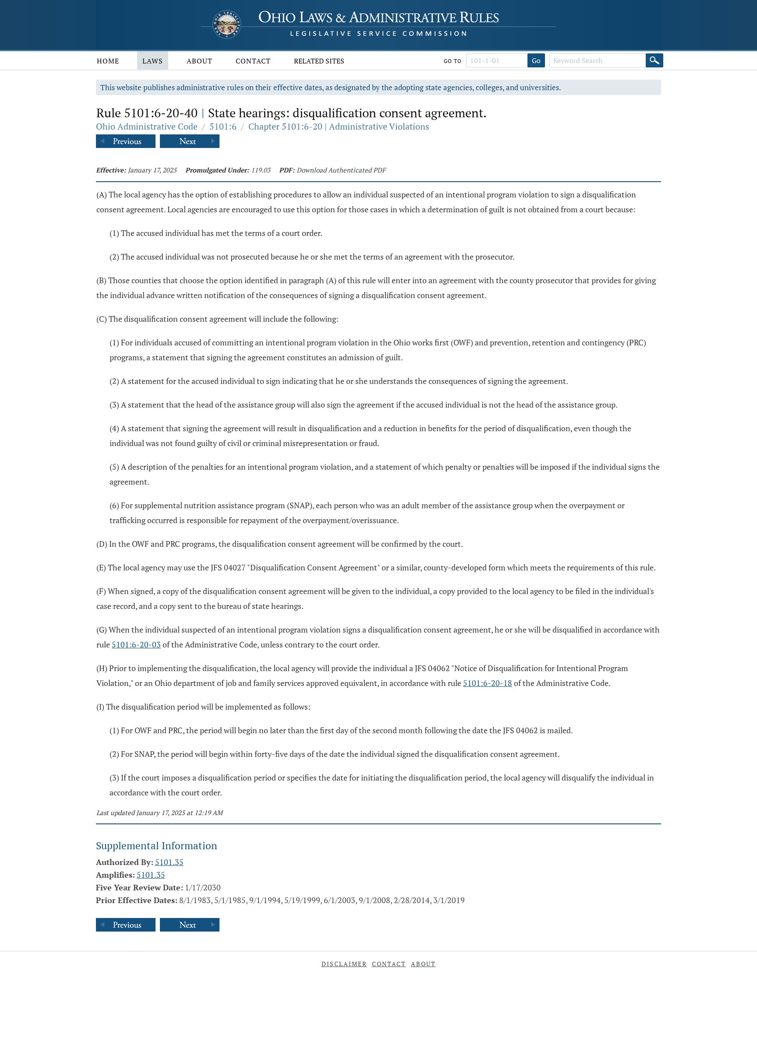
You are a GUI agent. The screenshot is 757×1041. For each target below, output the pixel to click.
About (199, 61)
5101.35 (169, 862)
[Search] (654, 60)
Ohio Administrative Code (147, 126)
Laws (152, 61)
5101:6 (223, 126)
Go (536, 60)
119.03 (260, 169)
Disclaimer (344, 964)
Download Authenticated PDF (341, 169)
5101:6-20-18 (487, 683)
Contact (253, 61)
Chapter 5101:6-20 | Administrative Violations (338, 126)
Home (108, 61)
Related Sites (319, 61)
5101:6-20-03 (136, 644)
